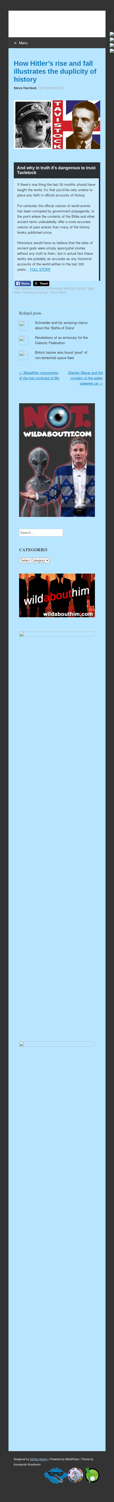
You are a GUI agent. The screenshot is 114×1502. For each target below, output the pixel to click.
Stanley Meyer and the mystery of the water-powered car (85, 378)
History (68, 288)
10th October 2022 (50, 87)
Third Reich (58, 292)
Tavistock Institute (35, 292)
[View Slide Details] (57, 615)
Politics (80, 288)
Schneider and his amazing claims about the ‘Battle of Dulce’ (61, 325)
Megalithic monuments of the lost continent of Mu (39, 375)
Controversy (53, 288)
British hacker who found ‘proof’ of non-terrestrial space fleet (61, 355)
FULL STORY (40, 269)
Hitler (17, 292)
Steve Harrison (25, 87)
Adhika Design (39, 1459)
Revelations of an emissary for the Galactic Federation (61, 340)
